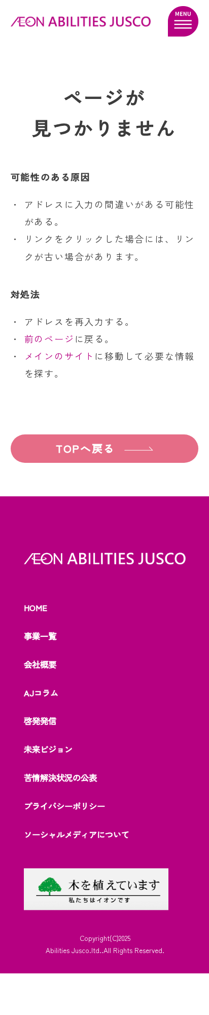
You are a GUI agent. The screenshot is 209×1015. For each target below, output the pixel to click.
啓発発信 (40, 721)
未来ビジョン (48, 749)
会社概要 (40, 664)
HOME (35, 607)
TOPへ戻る (85, 448)
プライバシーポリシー (64, 806)
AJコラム (41, 693)
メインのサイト (59, 355)
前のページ (49, 338)
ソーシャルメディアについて (76, 834)
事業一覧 (40, 636)
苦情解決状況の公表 (60, 777)
